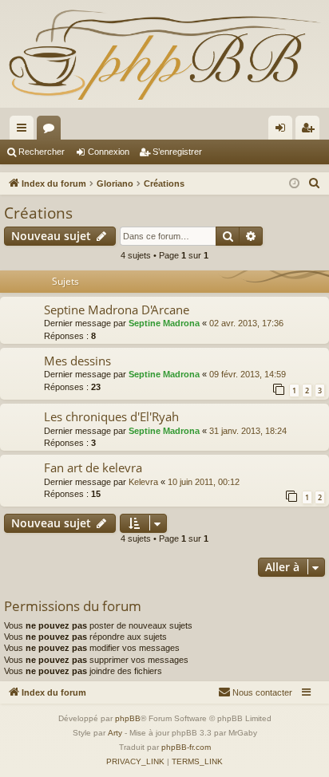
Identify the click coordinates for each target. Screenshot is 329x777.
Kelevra (143, 482)
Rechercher (41, 151)
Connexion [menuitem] (283, 131)
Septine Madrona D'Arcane (116, 310)
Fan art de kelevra (93, 467)
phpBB (128, 718)
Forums (52, 131)
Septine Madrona (164, 323)
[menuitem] (314, 183)
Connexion (108, 151)
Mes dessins (77, 361)
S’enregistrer (177, 151)
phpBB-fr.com (186, 747)
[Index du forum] (164, 54)
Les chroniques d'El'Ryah (111, 416)
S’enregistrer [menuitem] (310, 131)
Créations (38, 213)
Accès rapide (25, 131)
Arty (115, 732)
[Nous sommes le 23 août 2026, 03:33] (294, 184)
